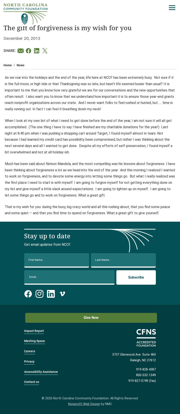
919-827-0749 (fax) (142, 381)
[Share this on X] (45, 50)
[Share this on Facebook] (29, 50)
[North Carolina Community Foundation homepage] (25, 14)
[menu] (171, 7)
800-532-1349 (146, 375)
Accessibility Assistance (41, 372)
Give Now (91, 318)
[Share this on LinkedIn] (37, 50)
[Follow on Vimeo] (62, 294)
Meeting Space (34, 341)
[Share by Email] (20, 50)
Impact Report (34, 331)
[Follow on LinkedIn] (51, 294)
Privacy (29, 361)
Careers (29, 351)
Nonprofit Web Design (84, 404)
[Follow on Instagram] (39, 294)
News (20, 65)
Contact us (31, 382)
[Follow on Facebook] (28, 294)
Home (8, 65)
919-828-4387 (146, 369)
